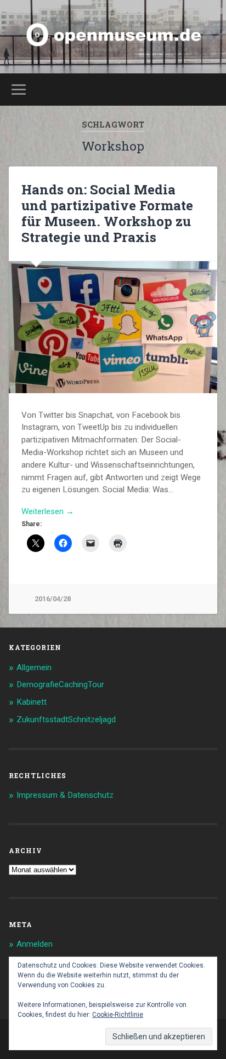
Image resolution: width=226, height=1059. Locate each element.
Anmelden (34, 944)
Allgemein (34, 667)
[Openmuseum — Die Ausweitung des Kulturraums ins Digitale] (113, 36)
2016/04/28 (53, 599)
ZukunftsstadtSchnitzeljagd (66, 719)
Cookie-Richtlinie (117, 1014)
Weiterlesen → (47, 511)
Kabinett (31, 702)
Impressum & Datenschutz (65, 795)
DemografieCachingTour (60, 684)
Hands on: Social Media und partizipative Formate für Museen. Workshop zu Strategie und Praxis (107, 213)
